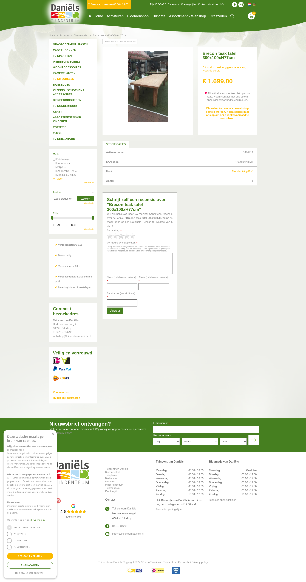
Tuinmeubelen (63, 78)
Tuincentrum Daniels (116, 468)
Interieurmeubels (66, 61)
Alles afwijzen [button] (30, 565)
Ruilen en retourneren (66, 397)
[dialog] (30, 504)
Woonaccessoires (67, 67)
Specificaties (116, 144)
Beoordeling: (114, 230)
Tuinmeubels (112, 487)
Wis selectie (89, 182)
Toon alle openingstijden (169, 509)
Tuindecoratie (64, 138)
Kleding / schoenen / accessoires (68, 92)
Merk (56, 154)
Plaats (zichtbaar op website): (153, 279)
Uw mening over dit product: (122, 242)
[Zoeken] (232, 16)
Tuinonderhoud (65, 105)
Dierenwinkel (112, 472)
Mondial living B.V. (242, 171)
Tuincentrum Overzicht (176, 562)
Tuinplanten (62, 55)
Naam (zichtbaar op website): (122, 279)
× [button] (52, 434)
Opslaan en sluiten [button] (30, 556)
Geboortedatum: (162, 435)
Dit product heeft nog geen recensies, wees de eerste (224, 69)
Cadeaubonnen (64, 50)
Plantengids (111, 491)
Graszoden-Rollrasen (70, 44)
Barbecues (61, 84)
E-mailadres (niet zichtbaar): (121, 295)
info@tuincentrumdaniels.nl (127, 533)
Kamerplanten (64, 73)
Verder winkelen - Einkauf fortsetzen (119, 42)
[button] (30, 573)
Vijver (57, 132)
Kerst (57, 111)
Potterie (59, 127)
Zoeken (57, 192)
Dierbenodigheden (67, 100)
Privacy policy (200, 562)
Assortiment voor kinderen (67, 119)
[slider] (121, 236)
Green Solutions (151, 562)
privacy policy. (64, 432)
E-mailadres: (161, 423)
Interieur (110, 481)
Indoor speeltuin (114, 484)
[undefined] (147, 91)
